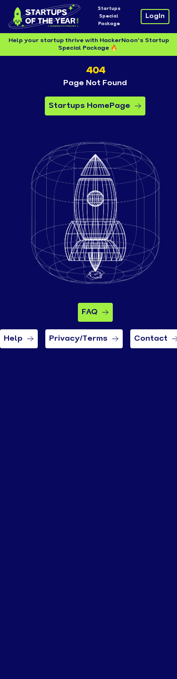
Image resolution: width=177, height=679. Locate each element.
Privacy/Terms (78, 339)
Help (13, 339)
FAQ (90, 312)
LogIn (155, 16)
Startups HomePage (89, 106)
